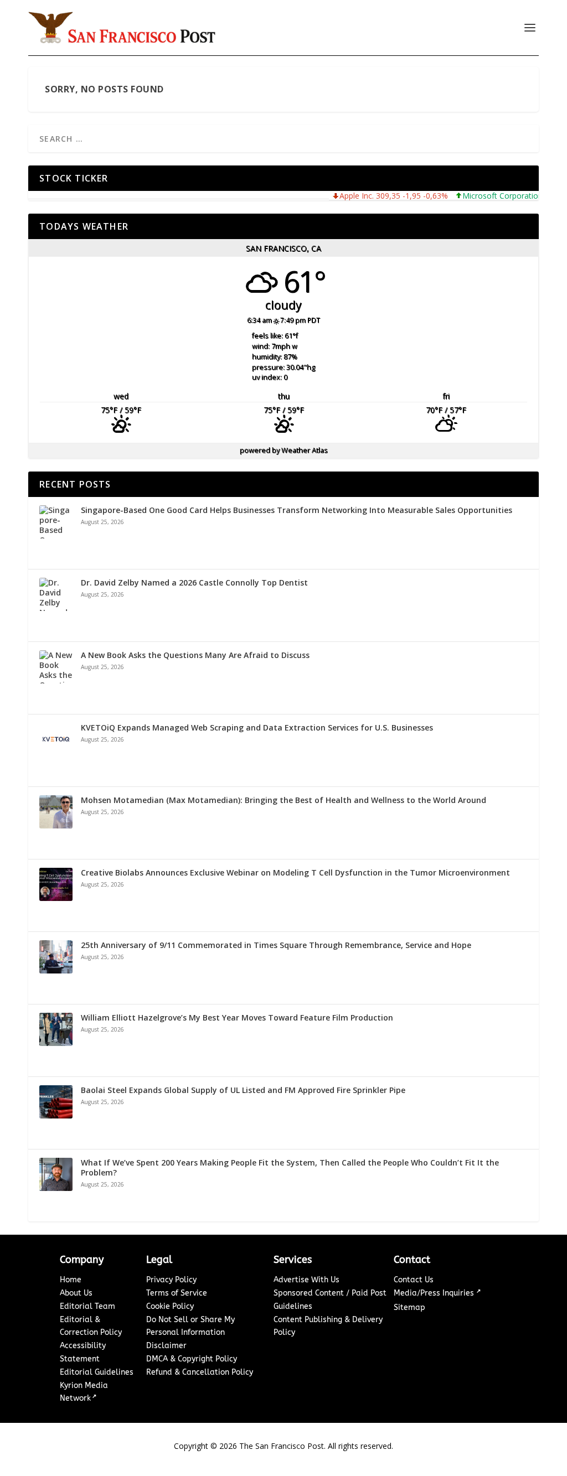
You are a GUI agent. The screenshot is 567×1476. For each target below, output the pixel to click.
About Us (76, 1293)
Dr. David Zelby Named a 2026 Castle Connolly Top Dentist (194, 583)
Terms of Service (176, 1293)
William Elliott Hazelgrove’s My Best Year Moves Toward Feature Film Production (237, 1018)
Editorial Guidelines (96, 1372)
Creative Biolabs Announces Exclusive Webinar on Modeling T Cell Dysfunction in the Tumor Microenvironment (295, 873)
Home (70, 1280)
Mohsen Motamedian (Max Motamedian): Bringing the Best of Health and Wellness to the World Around (283, 800)
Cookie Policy (170, 1306)
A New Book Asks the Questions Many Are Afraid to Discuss (195, 655)
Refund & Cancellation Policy (199, 1372)
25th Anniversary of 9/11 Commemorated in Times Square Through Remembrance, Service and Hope (276, 945)
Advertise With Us (306, 1280)
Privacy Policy (171, 1280)
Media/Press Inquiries (435, 1293)
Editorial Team (87, 1306)
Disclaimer (166, 1345)
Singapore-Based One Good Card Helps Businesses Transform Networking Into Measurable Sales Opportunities (296, 510)
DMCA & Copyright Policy (191, 1359)
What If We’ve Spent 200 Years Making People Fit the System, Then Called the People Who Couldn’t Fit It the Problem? (290, 1168)
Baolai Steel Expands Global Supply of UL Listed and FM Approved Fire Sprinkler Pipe (243, 1090)
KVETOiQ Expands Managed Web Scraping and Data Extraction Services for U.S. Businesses (257, 728)
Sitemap (409, 1307)
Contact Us (414, 1280)
